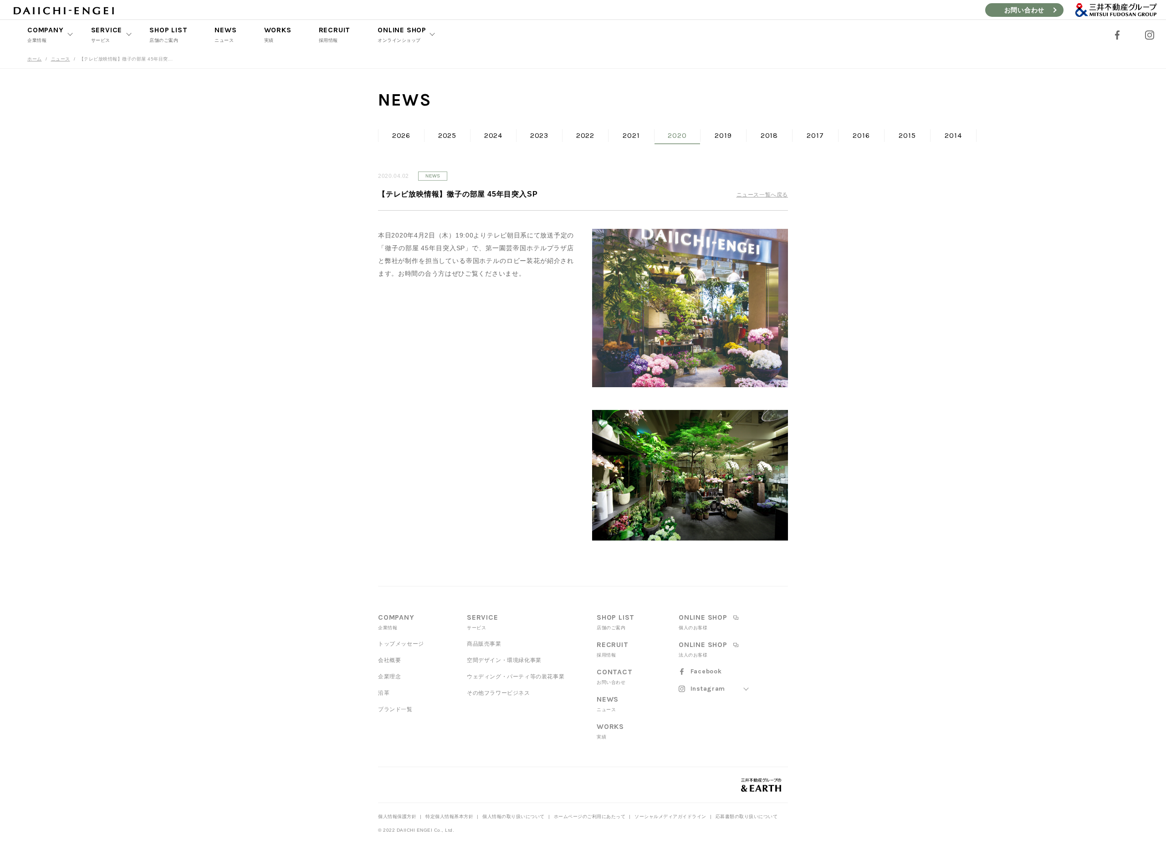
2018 (769, 135)
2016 (861, 135)
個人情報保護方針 (397, 816)
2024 (493, 135)
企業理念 (389, 676)
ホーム (34, 58)
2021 (631, 135)
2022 (585, 135)
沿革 (383, 693)
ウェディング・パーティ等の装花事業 (515, 676)
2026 (401, 135)
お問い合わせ (1024, 10)
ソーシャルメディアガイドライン (670, 816)
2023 (539, 135)
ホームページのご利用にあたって (590, 816)
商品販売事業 (484, 644)
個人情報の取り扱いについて (513, 816)
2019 (723, 135)
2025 (447, 135)
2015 (907, 135)
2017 (815, 135)
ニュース (60, 58)
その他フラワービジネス (498, 693)
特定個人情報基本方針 (449, 816)
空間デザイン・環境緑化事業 (504, 660)
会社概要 (389, 660)
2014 (953, 135)
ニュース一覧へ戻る (762, 195)
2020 (677, 135)
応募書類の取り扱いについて (747, 816)
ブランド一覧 (395, 709)
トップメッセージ (401, 644)
